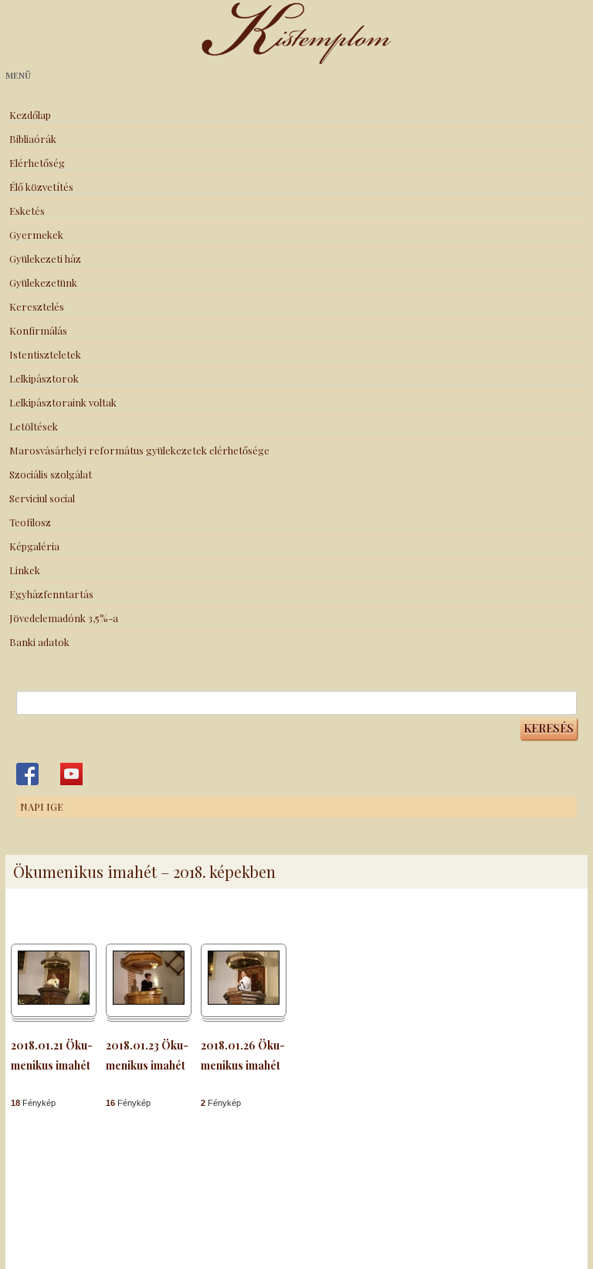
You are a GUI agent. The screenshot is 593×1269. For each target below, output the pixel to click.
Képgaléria (34, 546)
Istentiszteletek (45, 354)
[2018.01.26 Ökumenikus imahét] (244, 1000)
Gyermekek (36, 234)
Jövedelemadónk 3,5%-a (63, 617)
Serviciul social (42, 498)
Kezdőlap (30, 114)
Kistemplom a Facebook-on (27, 774)
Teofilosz (30, 522)
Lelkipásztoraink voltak (63, 402)
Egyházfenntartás (51, 593)
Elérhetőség (37, 162)
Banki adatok (39, 641)
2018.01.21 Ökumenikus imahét (52, 1055)
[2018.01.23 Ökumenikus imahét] (149, 1000)
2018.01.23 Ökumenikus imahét (147, 1055)
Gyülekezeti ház (45, 258)
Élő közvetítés (41, 186)
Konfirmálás (38, 330)
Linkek (24, 570)
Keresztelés (36, 306)
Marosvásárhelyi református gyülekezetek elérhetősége (139, 450)
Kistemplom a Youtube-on (71, 774)
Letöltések (33, 426)
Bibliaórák (32, 138)
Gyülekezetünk (43, 282)
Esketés (27, 210)
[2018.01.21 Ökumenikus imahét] (54, 1000)
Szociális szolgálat (50, 474)
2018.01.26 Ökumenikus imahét (243, 1055)
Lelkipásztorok (44, 378)
